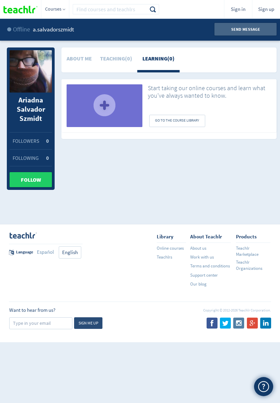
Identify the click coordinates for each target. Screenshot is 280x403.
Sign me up (88, 322)
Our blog (198, 284)
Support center (204, 275)
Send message (245, 29)
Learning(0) (158, 58)
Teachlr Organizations (249, 265)
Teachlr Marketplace (247, 251)
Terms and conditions (210, 266)
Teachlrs (164, 257)
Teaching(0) (116, 58)
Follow (31, 179)
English (70, 252)
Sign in (238, 9)
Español (45, 252)
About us (198, 248)
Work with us (202, 257)
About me (79, 58)
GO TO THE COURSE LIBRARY (177, 120)
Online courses (170, 248)
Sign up (266, 9)
